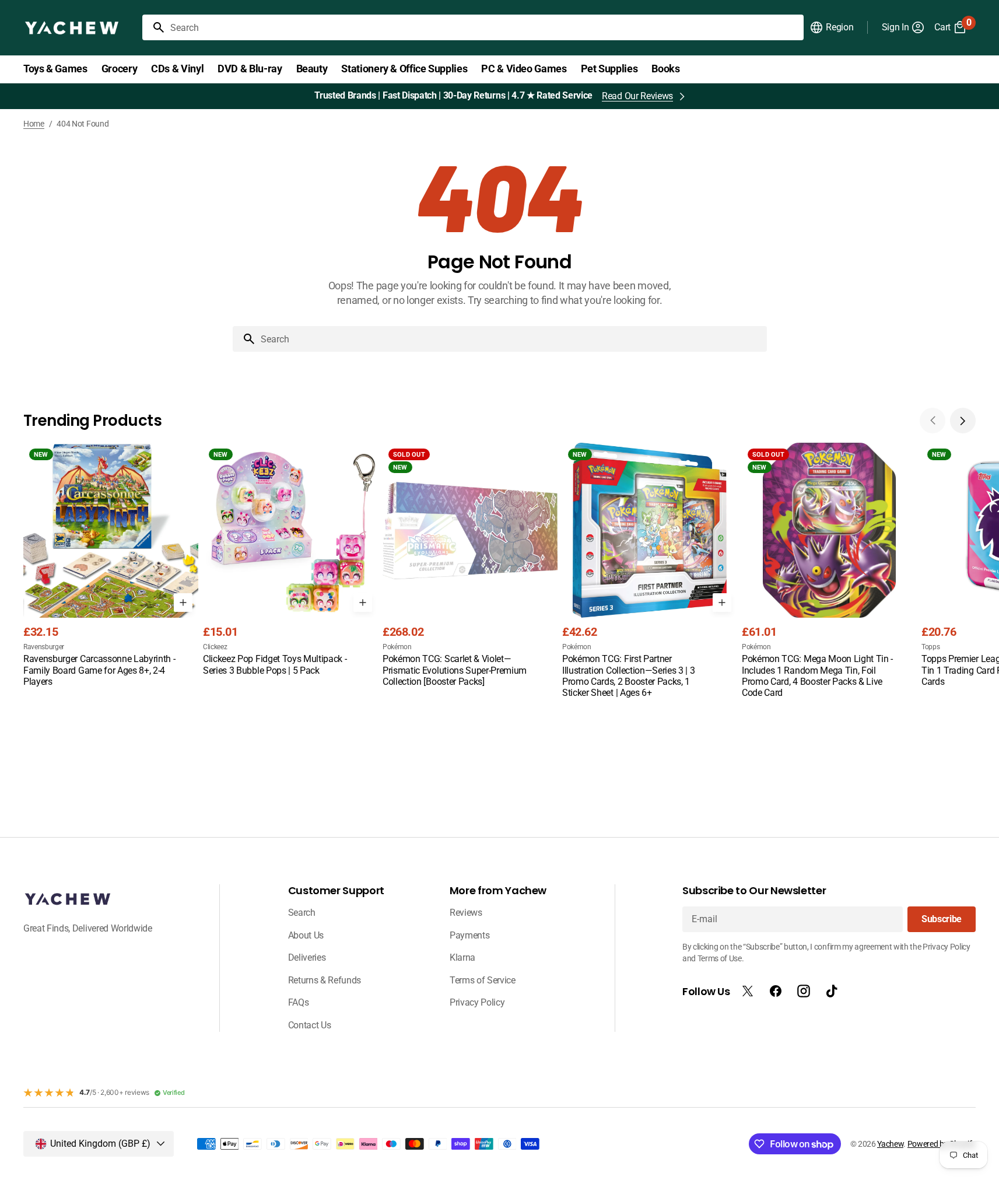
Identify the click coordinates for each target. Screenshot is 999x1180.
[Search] (154, 27)
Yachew (890, 1144)
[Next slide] (963, 420)
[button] (831, 27)
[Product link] (110, 566)
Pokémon (397, 647)
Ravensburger (43, 647)
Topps (930, 647)
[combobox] (485, 27)
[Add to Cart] (183, 602)
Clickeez (215, 647)
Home (33, 123)
